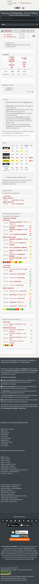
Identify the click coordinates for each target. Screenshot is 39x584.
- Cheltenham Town (18, 306)
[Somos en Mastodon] (19, 8)
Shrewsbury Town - (18, 291)
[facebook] (3, 520)
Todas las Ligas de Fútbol (20, 580)
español (14, 3)
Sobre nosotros (17, 578)
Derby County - (17, 298)
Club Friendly (7, 31)
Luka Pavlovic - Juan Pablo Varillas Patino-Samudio (14, 470)
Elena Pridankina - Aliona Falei (9, 468)
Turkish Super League (6, 442)
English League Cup (8, 202)
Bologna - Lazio (5, 457)
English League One (8, 198)
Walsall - (18, 204)
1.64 (22, 157)
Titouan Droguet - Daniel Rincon (9, 497)
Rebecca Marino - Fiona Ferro (8, 492)
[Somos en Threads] (17, 8)
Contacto (23, 578)
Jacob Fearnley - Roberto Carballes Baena (12, 499)
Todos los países (11, 46)
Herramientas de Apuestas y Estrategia (11, 576)
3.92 (17, 157)
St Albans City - (17, 277)
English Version (9, 580)
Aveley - (18, 234)
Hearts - (15, 281)
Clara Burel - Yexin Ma (6, 473)
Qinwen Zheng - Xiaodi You (8, 466)
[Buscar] (36, 18)
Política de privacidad (6, 578)
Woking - (18, 247)
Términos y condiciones (28, 576)
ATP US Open (4, 434)
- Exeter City (16, 302)
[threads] (32, 520)
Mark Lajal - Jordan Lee (7, 490)
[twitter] (7, 520)
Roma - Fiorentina (5, 459)
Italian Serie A (4, 431)
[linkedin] (11, 520)
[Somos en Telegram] (15, 8)
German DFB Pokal (6, 438)
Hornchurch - (16, 285)
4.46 (12, 157)
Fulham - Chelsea (5, 460)
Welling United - (17, 274)
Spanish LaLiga (5, 433)
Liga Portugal (4, 444)
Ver (32, 157)
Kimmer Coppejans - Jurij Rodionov (10, 486)
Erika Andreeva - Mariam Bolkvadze (10, 471)
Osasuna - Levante (6, 462)
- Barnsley (18, 200)
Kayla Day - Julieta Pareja (7, 494)
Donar (2, 580)
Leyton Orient (7, 196)
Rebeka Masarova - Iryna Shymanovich (11, 485)
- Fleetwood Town (17, 294)
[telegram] (28, 520)
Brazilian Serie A (5, 440)
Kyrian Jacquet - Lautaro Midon (9, 501)
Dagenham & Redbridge (12, 63)
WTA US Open (4, 436)
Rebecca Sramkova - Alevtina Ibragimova (11, 488)
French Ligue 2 (5, 445)
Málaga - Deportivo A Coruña (8, 464)
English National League (9, 237)
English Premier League (7, 429)
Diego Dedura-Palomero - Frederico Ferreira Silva (14, 496)
